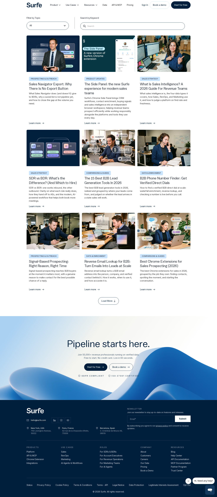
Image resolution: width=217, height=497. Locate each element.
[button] (48, 26)
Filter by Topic (33, 18)
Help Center (176, 455)
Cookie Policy (62, 485)
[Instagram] (61, 420)
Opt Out (187, 485)
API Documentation (180, 459)
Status (29, 485)
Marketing (65, 459)
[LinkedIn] (54, 420)
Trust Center (177, 470)
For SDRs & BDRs (108, 452)
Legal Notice (118, 485)
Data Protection (136, 485)
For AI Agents (106, 467)
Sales (63, 452)
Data (105, 5)
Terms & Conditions (83, 485)
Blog (173, 452)
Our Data (145, 463)
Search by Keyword (89, 18)
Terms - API (102, 485)
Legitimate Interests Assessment (163, 485)
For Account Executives (111, 455)
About (143, 452)
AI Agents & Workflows (72, 463)
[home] (34, 5)
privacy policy (162, 426)
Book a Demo (147, 470)
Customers (146, 455)
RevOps (65, 455)
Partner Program (179, 467)
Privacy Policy (44, 485)
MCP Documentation (181, 463)
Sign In (145, 5)
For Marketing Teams (110, 463)
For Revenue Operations (111, 459)
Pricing (130, 5)
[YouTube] (68, 420)
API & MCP (117, 5)
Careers (144, 459)
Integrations (32, 463)
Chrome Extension (35, 459)
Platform (31, 452)
